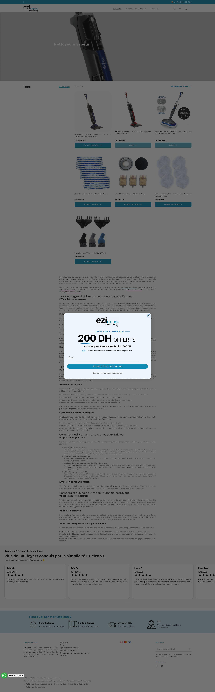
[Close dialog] (148, 315)
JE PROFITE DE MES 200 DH (108, 366)
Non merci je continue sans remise (107, 373)
